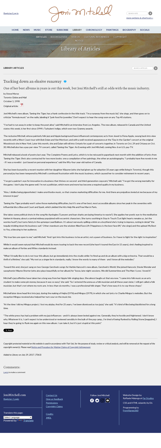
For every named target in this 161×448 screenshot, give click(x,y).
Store (48, 29)
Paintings (112, 29)
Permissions (52, 402)
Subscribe (62, 29)
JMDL (48, 417)
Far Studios (148, 398)
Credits (49, 414)
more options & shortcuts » (139, 18)
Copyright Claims (54, 406)
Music (37, 29)
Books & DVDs (59, 37)
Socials (144, 29)
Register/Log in (11, 13)
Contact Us (51, 395)
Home (15, 29)
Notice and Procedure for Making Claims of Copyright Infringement (60, 347)
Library (77, 29)
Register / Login (11, 399)
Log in (5, 372)
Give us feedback (54, 399)
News (26, 29)
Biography (129, 29)
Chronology (94, 29)
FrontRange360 (130, 410)
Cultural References (96, 37)
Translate (28, 420)
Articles (41, 37)
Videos (76, 37)
